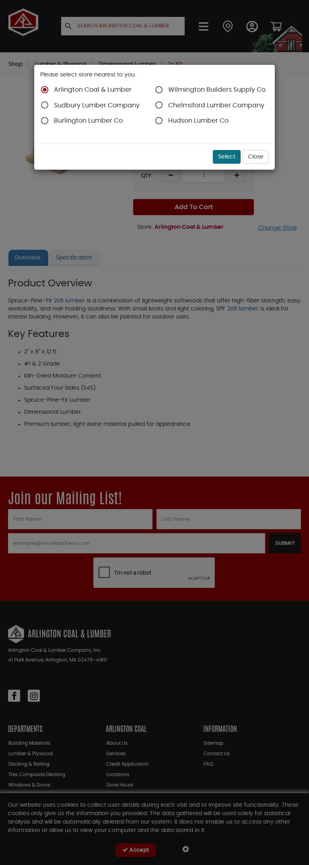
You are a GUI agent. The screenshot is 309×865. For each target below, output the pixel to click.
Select (226, 157)
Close (256, 157)
